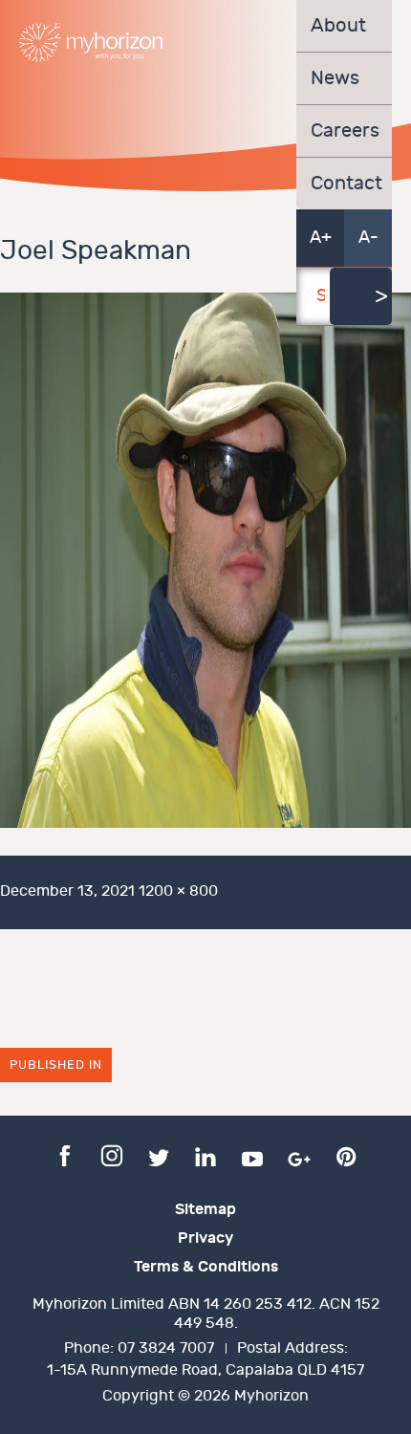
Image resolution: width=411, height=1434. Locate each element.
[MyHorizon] (90, 42)
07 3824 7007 (166, 1348)
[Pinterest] (346, 1154)
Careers (344, 131)
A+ (321, 238)
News (335, 78)
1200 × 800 (178, 891)
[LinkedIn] (205, 1154)
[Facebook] (65, 1154)
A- (368, 238)
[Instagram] (111, 1154)
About (338, 25)
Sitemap (205, 1209)
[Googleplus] (299, 1154)
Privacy (205, 1238)
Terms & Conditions (206, 1266)
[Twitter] (158, 1154)
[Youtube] (252, 1154)
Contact (344, 183)
